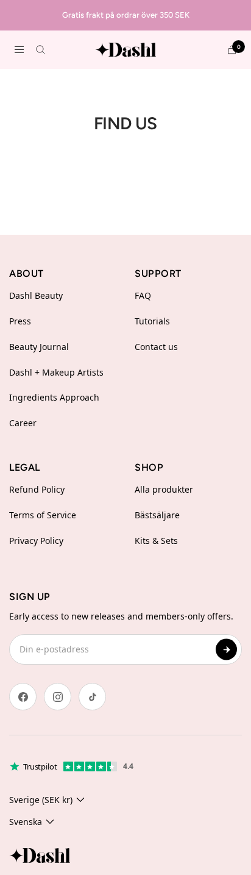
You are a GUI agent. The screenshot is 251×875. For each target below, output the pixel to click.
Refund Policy (37, 489)
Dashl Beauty (36, 295)
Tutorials (152, 321)
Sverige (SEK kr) (40, 799)
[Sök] (40, 49)
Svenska (25, 821)
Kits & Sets (156, 540)
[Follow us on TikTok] (92, 696)
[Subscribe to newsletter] (226, 649)
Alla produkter (164, 489)
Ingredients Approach (54, 397)
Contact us (156, 346)
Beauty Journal (39, 346)
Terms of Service (42, 515)
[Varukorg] (231, 49)
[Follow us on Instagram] (57, 696)
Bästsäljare (157, 515)
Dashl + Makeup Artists (56, 372)
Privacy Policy (36, 540)
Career (23, 423)
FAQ (143, 295)
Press (20, 321)
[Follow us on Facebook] (23, 696)
